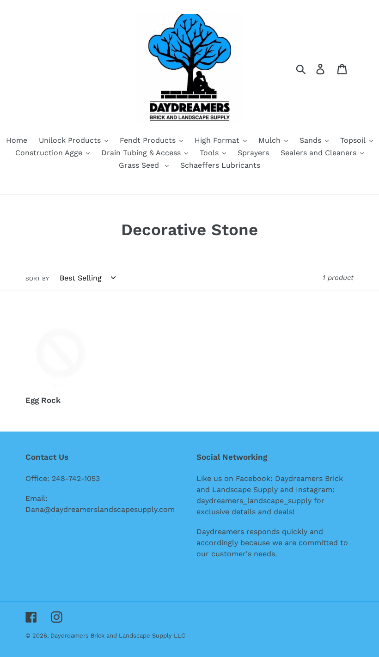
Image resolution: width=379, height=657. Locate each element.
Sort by (37, 278)
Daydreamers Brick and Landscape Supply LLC (117, 635)
